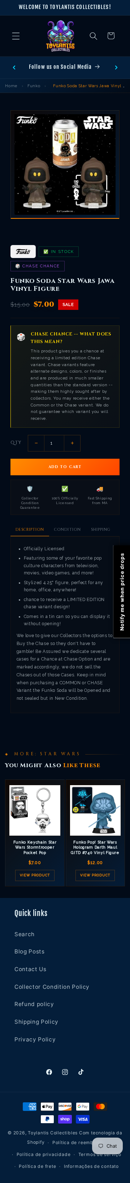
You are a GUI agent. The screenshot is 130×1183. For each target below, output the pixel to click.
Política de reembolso (77, 1142)
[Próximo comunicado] (116, 67)
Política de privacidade (44, 1154)
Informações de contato (91, 1166)
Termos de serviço (99, 1154)
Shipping (100, 529)
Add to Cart (65, 467)
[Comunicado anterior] (14, 67)
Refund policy (34, 1004)
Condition (67, 529)
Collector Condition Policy (52, 986)
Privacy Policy (35, 1039)
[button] (16, 35)
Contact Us (30, 969)
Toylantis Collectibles (53, 1132)
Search (24, 934)
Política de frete (37, 1166)
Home (11, 86)
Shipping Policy (36, 1021)
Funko (33, 86)
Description (30, 529)
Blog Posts (29, 951)
